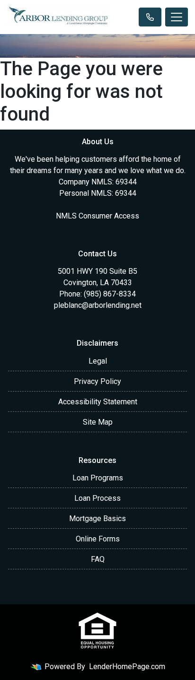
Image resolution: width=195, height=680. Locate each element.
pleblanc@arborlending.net (98, 305)
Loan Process (97, 498)
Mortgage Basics (97, 518)
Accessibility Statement (97, 401)
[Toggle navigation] (176, 17)
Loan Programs (97, 477)
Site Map (98, 422)
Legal (98, 361)
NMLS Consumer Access (97, 215)
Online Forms (98, 538)
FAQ (98, 559)
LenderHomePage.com (127, 666)
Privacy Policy (97, 381)
